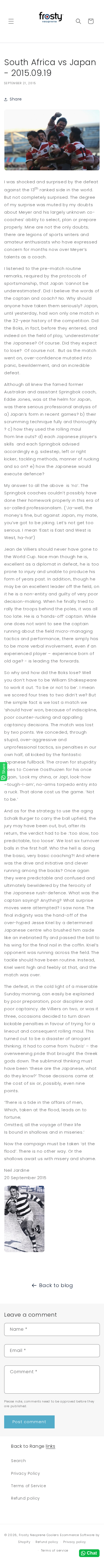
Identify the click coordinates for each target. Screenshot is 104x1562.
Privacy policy (74, 1542)
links (50, 1446)
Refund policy (25, 1498)
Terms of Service (28, 1486)
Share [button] (16, 99)
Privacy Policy (25, 1473)
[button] (11, 21)
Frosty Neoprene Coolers (39, 1535)
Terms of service (54, 1550)
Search (18, 1460)
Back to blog (56, 1285)
